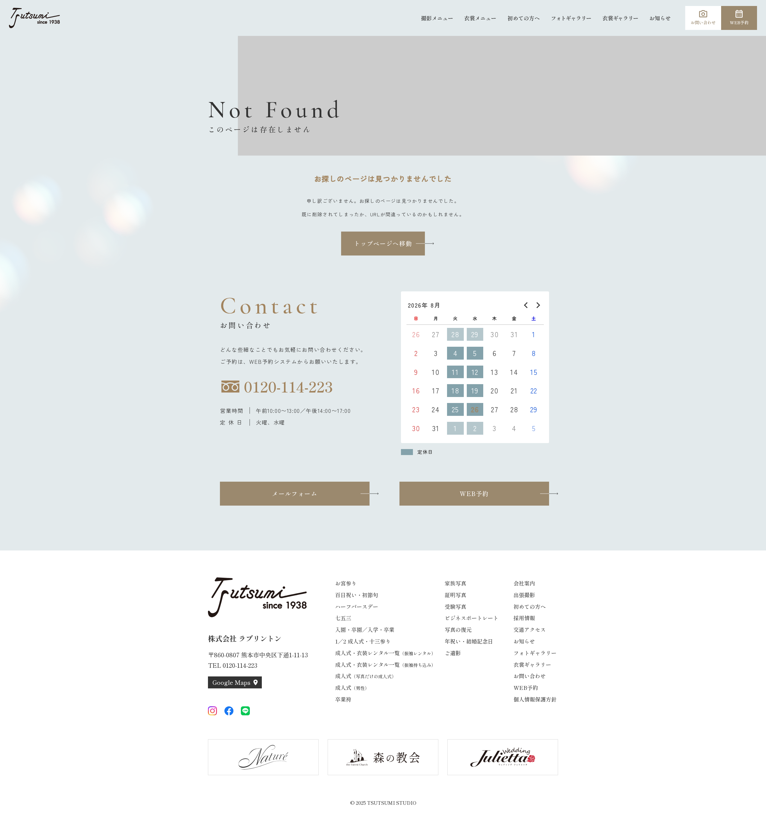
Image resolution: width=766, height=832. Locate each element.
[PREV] (527, 305)
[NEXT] (537, 305)
